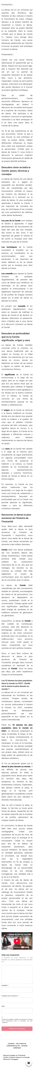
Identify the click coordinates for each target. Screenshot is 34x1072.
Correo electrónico (10, 996)
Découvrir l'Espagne (10, 1059)
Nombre (5, 985)
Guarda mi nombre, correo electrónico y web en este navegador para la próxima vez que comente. (17, 1021)
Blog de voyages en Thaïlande (14, 1055)
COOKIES (11, 1043)
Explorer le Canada (23, 1057)
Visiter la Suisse (9, 1057)
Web (3, 1006)
